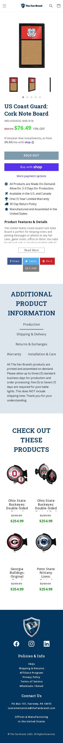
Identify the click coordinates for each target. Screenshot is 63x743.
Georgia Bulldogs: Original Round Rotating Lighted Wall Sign (17, 573)
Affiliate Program (31, 672)
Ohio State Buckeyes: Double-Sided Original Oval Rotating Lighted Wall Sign (46, 505)
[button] (4, 6)
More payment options (31, 176)
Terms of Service (31, 681)
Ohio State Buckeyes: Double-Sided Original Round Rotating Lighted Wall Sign (17, 505)
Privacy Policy (31, 677)
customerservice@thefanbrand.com (31, 708)
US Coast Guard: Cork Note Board (26, 109)
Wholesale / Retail (31, 686)
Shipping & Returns (31, 668)
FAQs (31, 664)
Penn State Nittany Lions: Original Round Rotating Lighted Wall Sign (46, 573)
